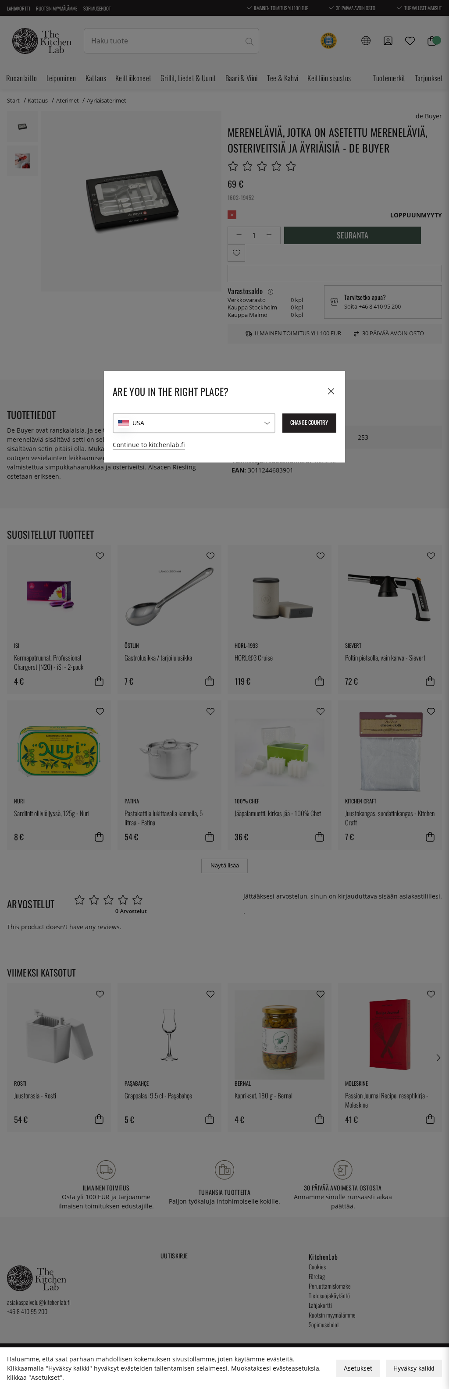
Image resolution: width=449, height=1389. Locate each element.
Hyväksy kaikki (414, 1368)
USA (138, 423)
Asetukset (358, 1368)
